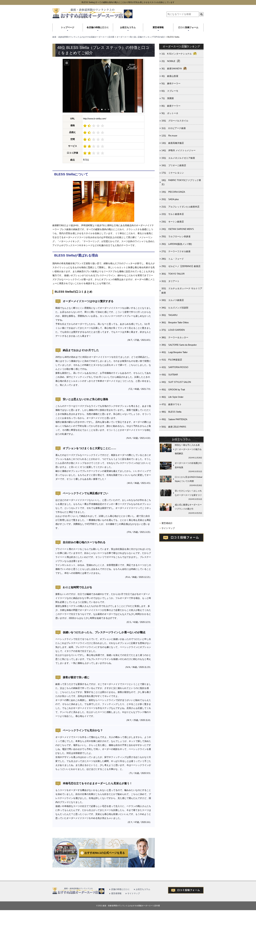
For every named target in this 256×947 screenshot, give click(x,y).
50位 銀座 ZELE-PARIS (173, 426)
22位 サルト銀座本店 (172, 214)
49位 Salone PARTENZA (174, 419)
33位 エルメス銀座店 (172, 300)
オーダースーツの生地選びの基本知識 (188, 465)
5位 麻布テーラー (170, 83)
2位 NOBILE (168, 61)
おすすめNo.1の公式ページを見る (104, 852)
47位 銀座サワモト (171, 404)
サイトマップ (168, 528)
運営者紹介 (167, 523)
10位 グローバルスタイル (174, 120)
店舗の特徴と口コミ (120, 889)
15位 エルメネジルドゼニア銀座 (178, 158)
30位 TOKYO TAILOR (173, 273)
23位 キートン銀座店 (172, 221)
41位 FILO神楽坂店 (171, 359)
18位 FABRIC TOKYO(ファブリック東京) (181, 182)
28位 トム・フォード (172, 259)
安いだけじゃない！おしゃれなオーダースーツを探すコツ (188, 493)
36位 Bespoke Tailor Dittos (175, 322)
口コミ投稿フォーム (188, 27)
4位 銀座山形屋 (169, 76)
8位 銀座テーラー (170, 106)
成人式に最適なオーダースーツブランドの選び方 (188, 506)
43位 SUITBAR (169, 374)
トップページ (67, 27)
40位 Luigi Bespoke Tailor (174, 352)
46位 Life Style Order (172, 397)
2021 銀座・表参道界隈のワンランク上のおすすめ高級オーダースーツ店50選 (129, 906)
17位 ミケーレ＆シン (172, 172)
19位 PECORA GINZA (173, 192)
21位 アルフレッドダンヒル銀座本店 (180, 206)
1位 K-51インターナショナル (176, 53)
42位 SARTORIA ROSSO (174, 367)
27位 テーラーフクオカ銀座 (176, 251)
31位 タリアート (170, 281)
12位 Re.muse (169, 135)
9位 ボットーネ (169, 113)
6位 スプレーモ (169, 91)
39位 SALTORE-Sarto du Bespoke (179, 345)
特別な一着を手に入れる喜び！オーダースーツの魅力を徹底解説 (188, 449)
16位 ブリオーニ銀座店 (173, 165)
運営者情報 (158, 27)
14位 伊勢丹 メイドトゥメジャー (178, 150)
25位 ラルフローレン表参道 (176, 236)
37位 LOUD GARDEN (173, 330)
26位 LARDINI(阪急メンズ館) (176, 244)
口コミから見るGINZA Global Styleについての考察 (188, 479)
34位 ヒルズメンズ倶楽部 (174, 307)
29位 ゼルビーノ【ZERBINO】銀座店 (180, 266)
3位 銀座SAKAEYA (171, 68)
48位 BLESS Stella (171, 411)
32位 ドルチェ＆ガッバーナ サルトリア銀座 (181, 290)
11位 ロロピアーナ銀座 (173, 128)
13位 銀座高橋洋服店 (172, 143)
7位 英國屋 (167, 98)
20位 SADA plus (170, 199)
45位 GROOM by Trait (173, 389)
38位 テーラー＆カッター (174, 337)
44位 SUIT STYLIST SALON (176, 382)
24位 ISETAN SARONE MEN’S (177, 229)
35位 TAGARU (169, 315)
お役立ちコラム (128, 27)
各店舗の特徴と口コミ (98, 27)
